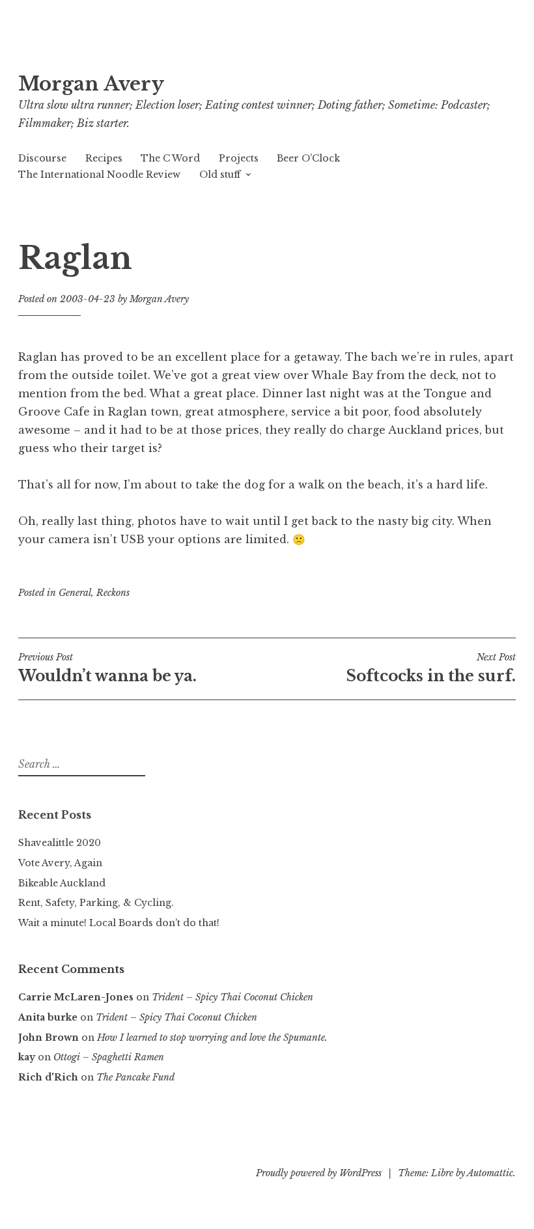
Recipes (103, 158)
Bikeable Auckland (61, 883)
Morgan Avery (91, 84)
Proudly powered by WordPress (319, 1173)
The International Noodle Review (99, 174)
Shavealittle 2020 (59, 843)
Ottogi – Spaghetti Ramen (108, 1057)
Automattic (490, 1173)
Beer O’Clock (308, 158)
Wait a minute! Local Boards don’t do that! (118, 923)
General (75, 593)
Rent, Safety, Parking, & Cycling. (96, 903)
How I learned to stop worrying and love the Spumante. (212, 1037)
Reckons (113, 593)
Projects (239, 158)
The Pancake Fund (135, 1077)
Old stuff (219, 174)
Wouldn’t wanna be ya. (107, 668)
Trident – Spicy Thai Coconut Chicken (232, 997)
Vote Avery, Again (60, 863)
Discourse (42, 158)
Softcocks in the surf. (431, 668)
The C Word (170, 158)
